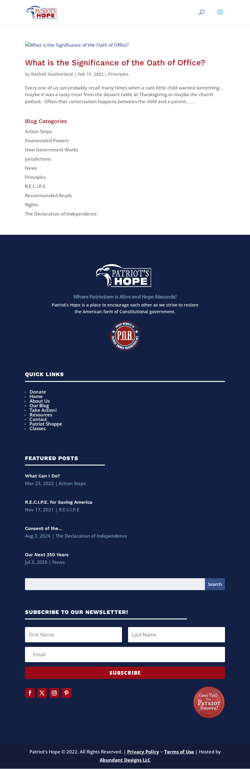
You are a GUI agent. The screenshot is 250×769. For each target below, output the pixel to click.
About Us (40, 401)
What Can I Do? (42, 476)
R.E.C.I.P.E (35, 186)
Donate (38, 392)
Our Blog (39, 405)
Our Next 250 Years (47, 554)
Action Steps (38, 131)
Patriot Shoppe (46, 424)
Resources (41, 415)
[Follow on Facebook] (30, 693)
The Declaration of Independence (61, 214)
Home (36, 396)
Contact (38, 419)
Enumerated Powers (47, 140)
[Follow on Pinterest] (66, 693)
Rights (31, 204)
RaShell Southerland (52, 74)
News (31, 168)
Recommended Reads (48, 195)
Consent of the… (43, 528)
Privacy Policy (143, 752)
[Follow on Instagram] (54, 693)
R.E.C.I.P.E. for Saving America (58, 502)
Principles (118, 74)
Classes (38, 428)
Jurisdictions (38, 159)
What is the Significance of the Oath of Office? (115, 62)
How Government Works (51, 150)
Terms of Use (179, 752)
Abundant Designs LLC (125, 760)
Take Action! (43, 410)
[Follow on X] (42, 693)
